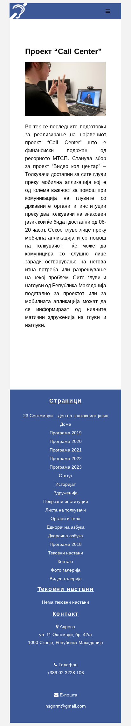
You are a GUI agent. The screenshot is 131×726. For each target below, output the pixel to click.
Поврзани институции (65, 501)
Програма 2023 (66, 467)
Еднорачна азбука (66, 527)
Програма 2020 (66, 441)
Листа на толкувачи (65, 509)
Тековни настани (65, 552)
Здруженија (66, 492)
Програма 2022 (66, 458)
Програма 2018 (66, 544)
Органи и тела (65, 518)
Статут (65, 475)
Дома (65, 424)
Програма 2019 (66, 432)
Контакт (65, 561)
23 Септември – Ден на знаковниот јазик (65, 415)
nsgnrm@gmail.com (65, 706)
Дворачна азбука (65, 535)
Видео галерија (66, 578)
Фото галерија (65, 570)
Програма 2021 (66, 449)
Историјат (65, 484)
